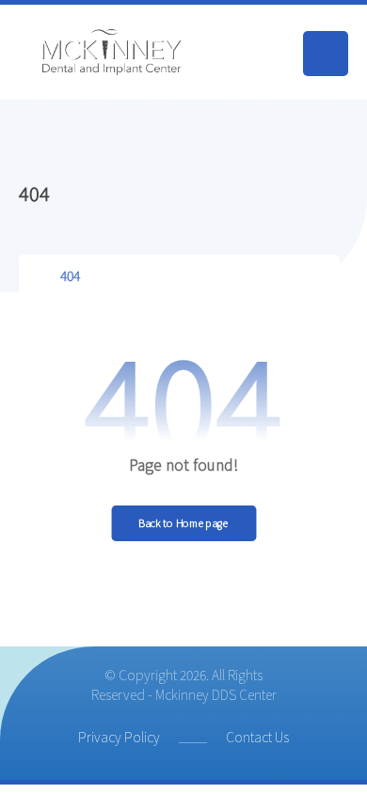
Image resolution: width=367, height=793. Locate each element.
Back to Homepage (183, 523)
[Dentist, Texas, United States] (113, 52)
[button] (325, 53)
